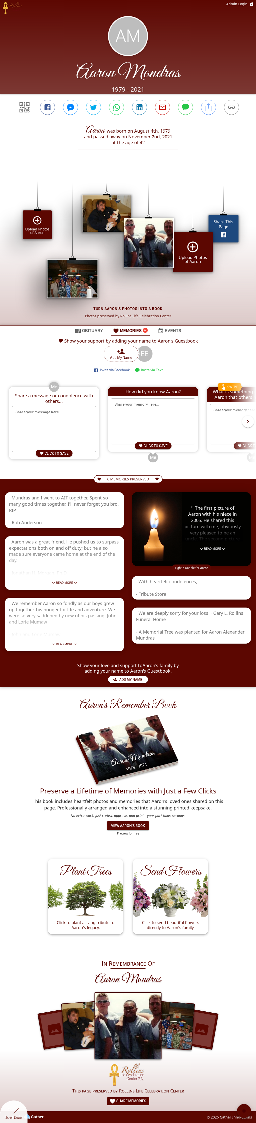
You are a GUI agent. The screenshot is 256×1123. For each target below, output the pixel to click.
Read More (64, 583)
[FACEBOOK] (47, 107)
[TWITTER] (93, 107)
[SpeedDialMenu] (244, 1111)
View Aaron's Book (128, 826)
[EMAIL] (162, 107)
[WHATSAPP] (116, 107)
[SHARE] (208, 107)
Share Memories (131, 1101)
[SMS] (185, 107)
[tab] (89, 331)
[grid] (128, 245)
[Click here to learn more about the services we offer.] (128, 1075)
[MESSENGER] (70, 107)
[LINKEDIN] (139, 107)
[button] (192, 568)
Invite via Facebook (114, 370)
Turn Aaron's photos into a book (128, 309)
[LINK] (231, 107)
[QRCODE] (24, 107)
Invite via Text (151, 370)
